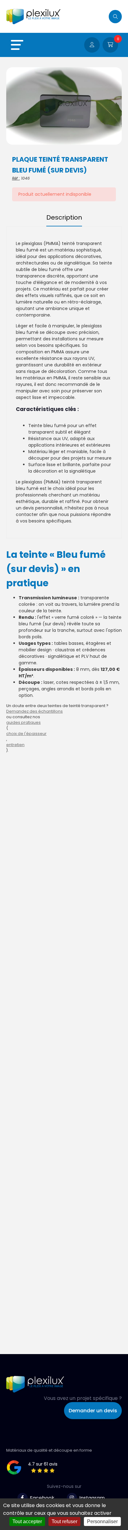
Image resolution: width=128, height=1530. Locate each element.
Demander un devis (93, 1410)
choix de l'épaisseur (26, 733)
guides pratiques (23, 722)
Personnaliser (102, 1521)
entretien (15, 744)
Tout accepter (27, 1521)
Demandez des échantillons (34, 711)
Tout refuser (64, 1521)
